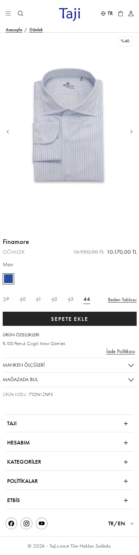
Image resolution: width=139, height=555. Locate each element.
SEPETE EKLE (69, 318)
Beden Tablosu (122, 300)
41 (38, 299)
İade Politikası (120, 351)
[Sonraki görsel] (131, 132)
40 (22, 299)
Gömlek (36, 29)
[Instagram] (26, 523)
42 (54, 299)
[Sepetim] (120, 13)
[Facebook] (11, 523)
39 (6, 299)
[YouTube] (42, 523)
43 (70, 299)
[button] (69, 131)
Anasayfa (14, 29)
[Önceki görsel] (8, 132)
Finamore (16, 242)
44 (86, 299)
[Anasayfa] (69, 14)
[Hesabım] (131, 13)
